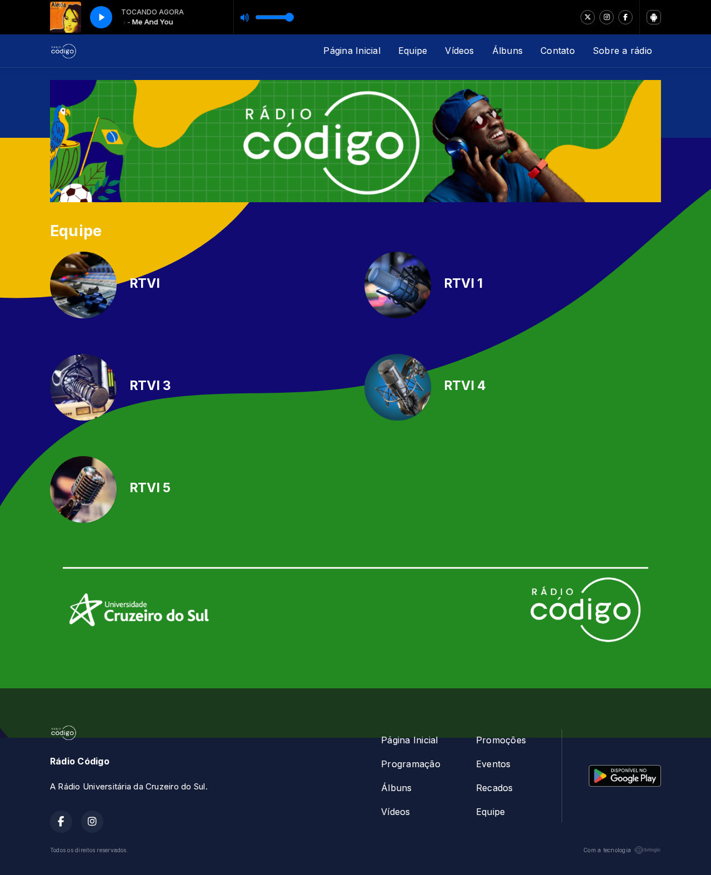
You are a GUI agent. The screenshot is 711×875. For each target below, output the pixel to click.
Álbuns (507, 50)
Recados (494, 787)
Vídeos (459, 50)
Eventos (493, 763)
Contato (557, 50)
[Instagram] (606, 17)
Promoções (501, 740)
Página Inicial (351, 50)
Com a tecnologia (607, 850)
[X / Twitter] (587, 17)
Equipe (412, 50)
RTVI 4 (465, 385)
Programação (410, 763)
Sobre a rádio (622, 50)
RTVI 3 (150, 385)
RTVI (145, 283)
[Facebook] (625, 17)
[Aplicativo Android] (654, 17)
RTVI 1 (463, 283)
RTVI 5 (150, 488)
